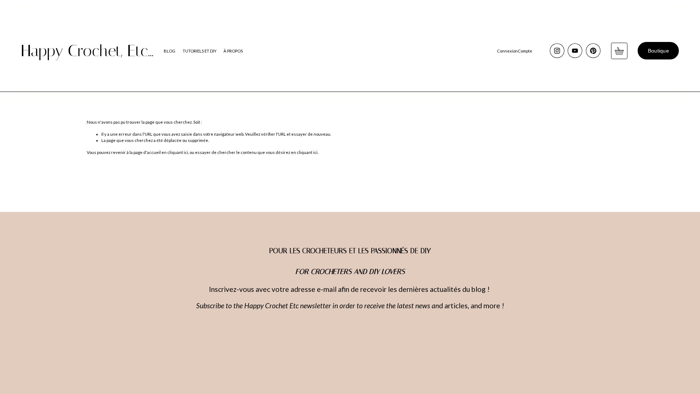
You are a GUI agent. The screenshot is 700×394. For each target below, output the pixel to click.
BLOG (169, 51)
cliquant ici (177, 152)
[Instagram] (557, 50)
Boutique (658, 51)
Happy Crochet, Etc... (87, 50)
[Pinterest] (593, 50)
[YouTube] (575, 50)
